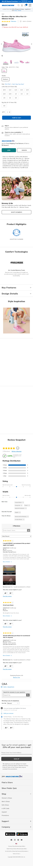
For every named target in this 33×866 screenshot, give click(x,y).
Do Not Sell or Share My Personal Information (16, 851)
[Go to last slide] (1, 44)
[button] (5, 62)
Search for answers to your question (14, 692)
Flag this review (7, 596)
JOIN (8, 150)
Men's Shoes (6, 801)
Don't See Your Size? (18, 84)
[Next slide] (31, 44)
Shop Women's (16, 212)
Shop (15, 10)
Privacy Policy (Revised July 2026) (16, 846)
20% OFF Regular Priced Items (10, 1)
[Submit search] (28, 695)
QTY (3, 112)
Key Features (9, 287)
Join (4, 776)
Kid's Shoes (5, 805)
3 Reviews (13, 21)
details (29, 1)
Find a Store (7, 782)
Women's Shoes (7, 798)
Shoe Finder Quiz (9, 788)
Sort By (4, 703)
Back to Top (16, 677)
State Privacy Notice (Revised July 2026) (16, 848)
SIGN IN (24, 150)
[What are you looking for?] (18, 5)
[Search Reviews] (28, 530)
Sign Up (16, 759)
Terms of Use (11, 767)
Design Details (10, 293)
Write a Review (16, 451)
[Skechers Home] (8, 5)
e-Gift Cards (5, 808)
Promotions (5, 815)
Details (19, 10)
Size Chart (8, 84)
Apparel (4, 812)
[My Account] (22, 5)
